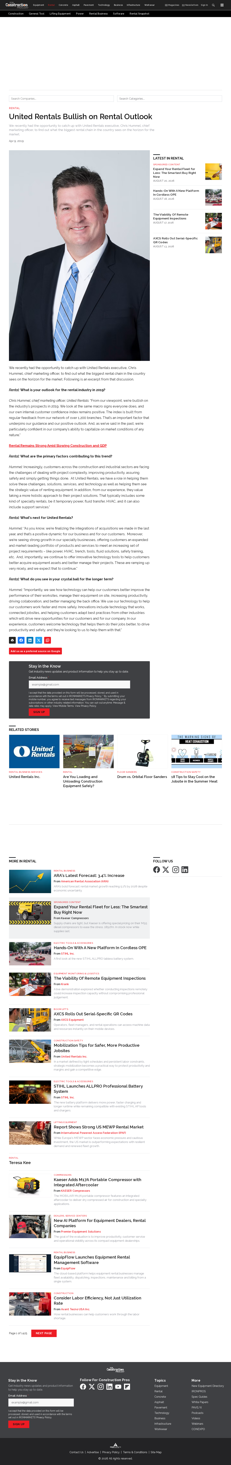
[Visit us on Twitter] (166, 869)
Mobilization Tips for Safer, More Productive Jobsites (97, 1048)
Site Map (156, 1452)
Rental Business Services (25, 772)
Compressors (63, 1175)
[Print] (12, 640)
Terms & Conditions (135, 1452)
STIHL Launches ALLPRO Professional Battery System (98, 1089)
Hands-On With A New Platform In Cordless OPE (176, 192)
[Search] (213, 5)
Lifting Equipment (65, 1122)
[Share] (21, 640)
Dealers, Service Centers (70, 1216)
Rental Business (64, 870)
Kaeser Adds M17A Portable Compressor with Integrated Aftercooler (97, 1182)
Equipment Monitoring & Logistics (76, 973)
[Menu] (222, 5)
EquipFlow (68, 1268)
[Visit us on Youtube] (118, 1387)
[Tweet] (38, 640)
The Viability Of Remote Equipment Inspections (170, 216)
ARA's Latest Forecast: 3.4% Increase (89, 875)
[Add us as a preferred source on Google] (47, 640)
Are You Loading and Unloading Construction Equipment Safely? (82, 781)
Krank (65, 984)
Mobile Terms (66, 706)
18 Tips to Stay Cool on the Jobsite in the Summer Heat (194, 779)
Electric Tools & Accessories (73, 943)
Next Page (44, 1333)
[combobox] (61, 98)
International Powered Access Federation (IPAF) (93, 1132)
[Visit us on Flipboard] (127, 1387)
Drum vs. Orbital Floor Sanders (142, 777)
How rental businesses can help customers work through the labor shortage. (97, 1316)
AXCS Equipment (72, 1019)
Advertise (93, 1452)
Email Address (39, 677)
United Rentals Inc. (24, 777)
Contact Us (77, 1452)
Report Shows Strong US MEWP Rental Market (99, 1127)
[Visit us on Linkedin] (184, 869)
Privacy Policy (88, 706)
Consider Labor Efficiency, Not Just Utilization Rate (97, 1301)
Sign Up (39, 712)
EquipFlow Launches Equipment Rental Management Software (92, 1260)
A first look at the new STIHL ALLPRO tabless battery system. (94, 958)
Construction (63, 1293)
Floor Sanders (127, 772)
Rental (14, 108)
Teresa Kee (20, 1162)
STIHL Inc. (68, 953)
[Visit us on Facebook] (156, 869)
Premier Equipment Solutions (81, 1231)
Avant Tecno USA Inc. (75, 1309)
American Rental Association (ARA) (84, 881)
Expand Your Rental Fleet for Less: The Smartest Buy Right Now (174, 172)
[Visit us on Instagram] (175, 869)
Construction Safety (186, 772)
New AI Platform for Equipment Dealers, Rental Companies (100, 1223)
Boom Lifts (61, 1009)
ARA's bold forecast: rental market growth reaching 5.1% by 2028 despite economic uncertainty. (100, 888)
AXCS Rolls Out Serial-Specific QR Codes (175, 240)
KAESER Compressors (75, 1190)
